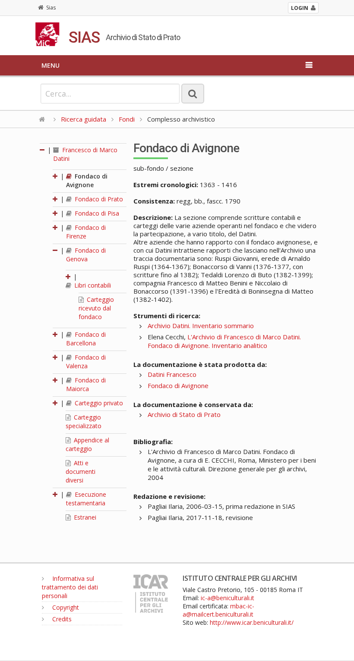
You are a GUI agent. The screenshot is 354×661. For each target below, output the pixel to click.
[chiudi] (56, 250)
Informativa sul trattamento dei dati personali (70, 587)
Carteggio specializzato (83, 421)
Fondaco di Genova (86, 254)
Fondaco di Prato (98, 199)
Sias (51, 7)
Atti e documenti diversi (80, 471)
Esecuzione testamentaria (86, 498)
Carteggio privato (98, 403)
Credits (61, 619)
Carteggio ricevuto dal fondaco (96, 308)
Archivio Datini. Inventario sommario (201, 325)
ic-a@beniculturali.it (227, 598)
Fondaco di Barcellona (86, 338)
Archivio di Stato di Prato (184, 414)
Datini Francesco (172, 374)
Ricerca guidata (83, 119)
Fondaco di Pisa (96, 213)
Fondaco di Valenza (86, 361)
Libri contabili (92, 285)
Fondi (127, 119)
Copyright (65, 607)
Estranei (84, 517)
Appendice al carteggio (87, 444)
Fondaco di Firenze (86, 231)
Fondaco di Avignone (86, 180)
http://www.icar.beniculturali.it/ (252, 622)
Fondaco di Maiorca (86, 384)
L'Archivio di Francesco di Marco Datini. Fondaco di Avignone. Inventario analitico (224, 341)
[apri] (56, 176)
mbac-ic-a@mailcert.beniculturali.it (218, 610)
